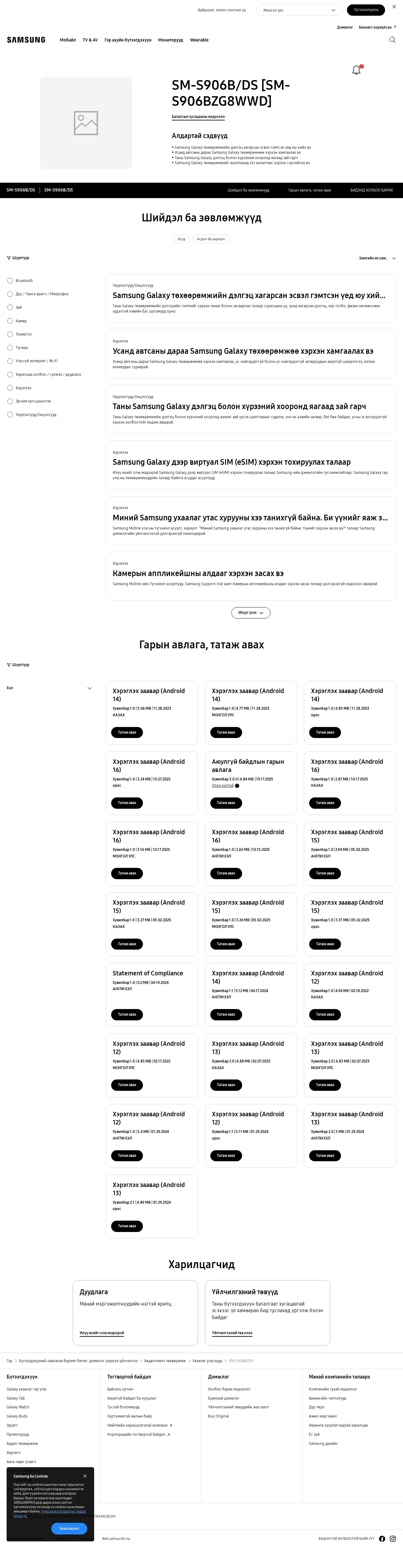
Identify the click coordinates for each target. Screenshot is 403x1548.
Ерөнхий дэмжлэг (223, 1398)
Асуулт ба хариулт (211, 239)
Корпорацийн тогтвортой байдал (136, 1434)
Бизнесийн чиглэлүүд (327, 1398)
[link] (356, 70)
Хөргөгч (14, 1452)
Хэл (10, 688)
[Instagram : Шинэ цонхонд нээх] (392, 1538)
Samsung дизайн (323, 1443)
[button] (251, 298)
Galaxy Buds (17, 1416)
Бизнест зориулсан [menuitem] (375, 27)
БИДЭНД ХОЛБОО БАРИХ (371, 190)
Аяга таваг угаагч (21, 1461)
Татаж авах (127, 732)
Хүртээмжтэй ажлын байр (129, 1416)
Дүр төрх (316, 1407)
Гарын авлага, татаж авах (309, 190)
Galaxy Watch (18, 1407)
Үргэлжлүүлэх (366, 9)
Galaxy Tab (16, 1398)
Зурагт (12, 1425)
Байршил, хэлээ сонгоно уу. (222, 10)
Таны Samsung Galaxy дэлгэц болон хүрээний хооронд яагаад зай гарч (236, 157)
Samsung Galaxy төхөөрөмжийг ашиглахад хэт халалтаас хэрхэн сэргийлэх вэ (242, 162)
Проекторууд (18, 1434)
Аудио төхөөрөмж (22, 1443)
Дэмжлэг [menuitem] (345, 27)
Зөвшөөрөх (69, 1528)
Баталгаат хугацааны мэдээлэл (198, 116)
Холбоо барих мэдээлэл (229, 1389)
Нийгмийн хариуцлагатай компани (137, 1425)
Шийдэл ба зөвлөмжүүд (248, 190)
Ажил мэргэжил (323, 1416)
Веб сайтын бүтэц (116, 1539)
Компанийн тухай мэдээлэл (333, 1389)
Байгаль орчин (120, 1389)
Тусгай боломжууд (123, 1407)
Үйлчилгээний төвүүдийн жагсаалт (238, 1407)
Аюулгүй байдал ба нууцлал (131, 1398)
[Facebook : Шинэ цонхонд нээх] (382, 1538)
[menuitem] (68, 40)
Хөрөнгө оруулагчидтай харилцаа (338, 1425)
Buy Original (218, 1416)
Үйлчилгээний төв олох (232, 1332)
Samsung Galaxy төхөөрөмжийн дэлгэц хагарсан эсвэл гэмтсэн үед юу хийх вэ (243, 147)
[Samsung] (26, 39)
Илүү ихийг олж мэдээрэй (102, 1332)
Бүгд (181, 239)
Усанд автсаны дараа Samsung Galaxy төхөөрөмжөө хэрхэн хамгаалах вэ (238, 152)
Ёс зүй (314, 1434)
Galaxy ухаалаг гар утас (27, 1389)
